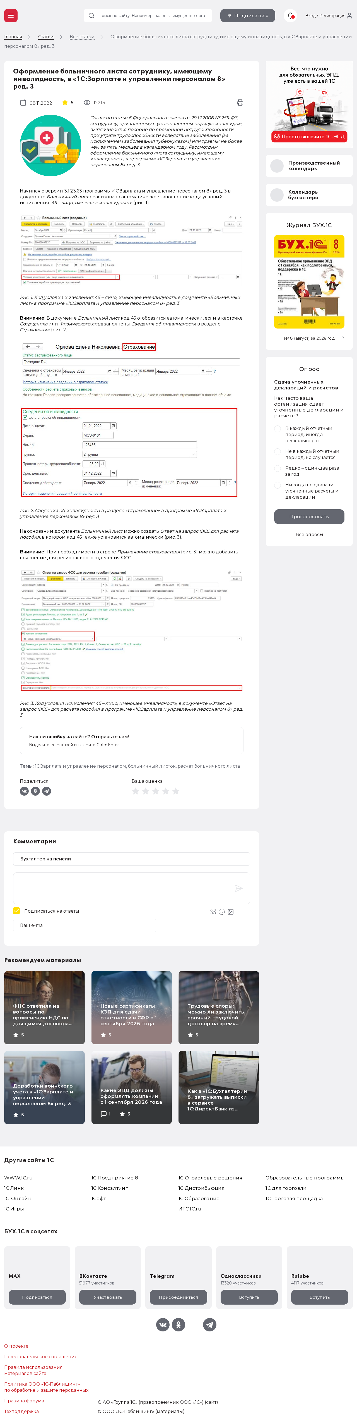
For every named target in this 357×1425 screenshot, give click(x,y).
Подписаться (251, 15)
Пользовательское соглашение (41, 1356)
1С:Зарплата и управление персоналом (80, 766)
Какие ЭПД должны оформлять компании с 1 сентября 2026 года (131, 1096)
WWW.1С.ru (18, 1178)
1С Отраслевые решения (210, 1178)
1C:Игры (14, 1209)
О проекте (16, 1346)
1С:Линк (14, 1188)
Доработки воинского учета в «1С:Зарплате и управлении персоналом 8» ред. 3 (43, 1094)
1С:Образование (199, 1198)
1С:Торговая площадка (294, 1198)
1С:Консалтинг (109, 1188)
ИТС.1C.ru (189, 1209)
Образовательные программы (305, 1178)
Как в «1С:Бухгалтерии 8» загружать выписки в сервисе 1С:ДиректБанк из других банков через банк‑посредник (217, 1105)
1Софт (98, 1198)
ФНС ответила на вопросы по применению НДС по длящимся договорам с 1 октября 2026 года (43, 1017)
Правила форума (24, 1400)
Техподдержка (21, 1411)
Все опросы (309, 534)
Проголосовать (309, 516)
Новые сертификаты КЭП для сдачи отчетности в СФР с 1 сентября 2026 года (128, 1014)
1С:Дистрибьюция (201, 1188)
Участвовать (108, 1297)
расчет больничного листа (209, 766)
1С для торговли (286, 1188)
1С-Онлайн (18, 1198)
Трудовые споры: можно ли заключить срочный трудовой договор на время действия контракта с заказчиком (216, 1020)
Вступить (249, 1297)
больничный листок (152, 766)
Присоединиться (178, 1297)
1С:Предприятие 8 (114, 1178)
